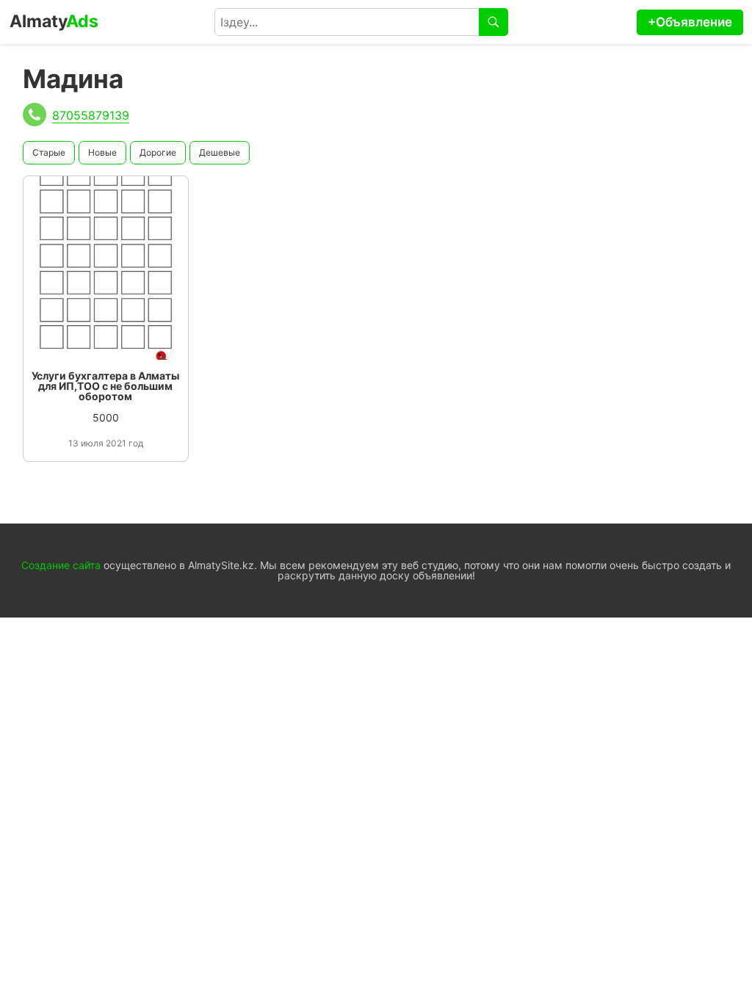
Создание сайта (61, 565)
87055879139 (90, 115)
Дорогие (158, 152)
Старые (48, 152)
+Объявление (690, 22)
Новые (102, 152)
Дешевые (219, 152)
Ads (54, 21)
